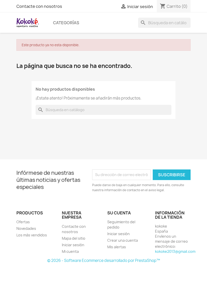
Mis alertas (116, 246)
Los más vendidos (31, 235)
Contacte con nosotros (39, 6)
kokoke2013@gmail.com (175, 251)
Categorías (66, 23)
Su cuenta (119, 213)
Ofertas (23, 221)
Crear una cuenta (122, 240)
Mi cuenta (70, 251)
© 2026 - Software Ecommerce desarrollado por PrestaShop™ (103, 260)
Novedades (26, 228)
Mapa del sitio (73, 238)
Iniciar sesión (73, 244)
